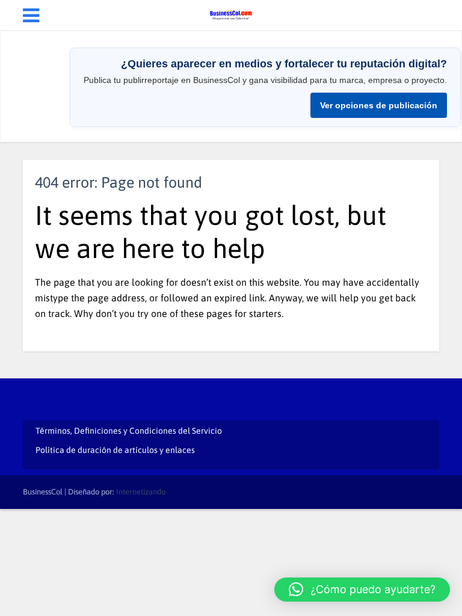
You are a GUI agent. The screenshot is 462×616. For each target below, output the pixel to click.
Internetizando (140, 491)
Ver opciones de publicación (378, 105)
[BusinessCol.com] (231, 14)
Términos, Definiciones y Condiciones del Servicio (128, 431)
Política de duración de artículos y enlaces (115, 450)
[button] (362, 590)
